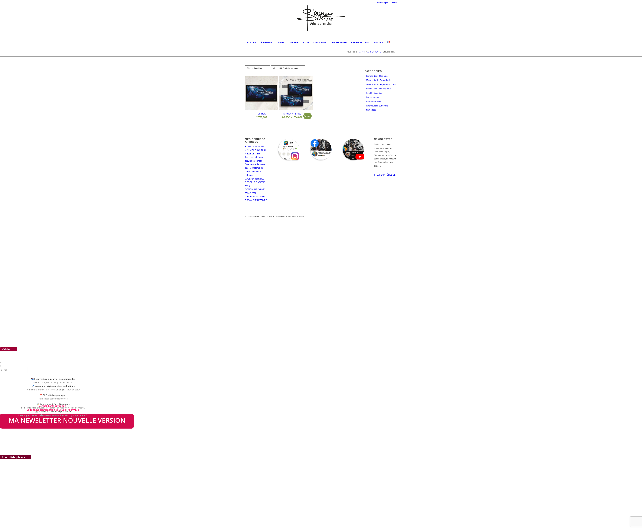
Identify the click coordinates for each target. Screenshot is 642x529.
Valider (7, 349)
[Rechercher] (392, 51)
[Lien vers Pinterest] (389, 216)
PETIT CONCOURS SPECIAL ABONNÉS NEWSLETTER (255, 150)
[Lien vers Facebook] (379, 216)
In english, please (13, 457)
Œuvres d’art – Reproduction (379, 80)
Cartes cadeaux (373, 97)
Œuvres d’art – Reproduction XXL (381, 84)
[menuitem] (382, 3)
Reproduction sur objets (377, 105)
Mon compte (382, 2)
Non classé (371, 109)
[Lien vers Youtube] (394, 216)
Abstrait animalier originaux (378, 88)
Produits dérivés (373, 101)
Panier (394, 2)
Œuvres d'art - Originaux (377, 75)
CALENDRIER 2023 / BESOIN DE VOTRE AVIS (255, 182)
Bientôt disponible (374, 92)
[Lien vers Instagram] (384, 216)
